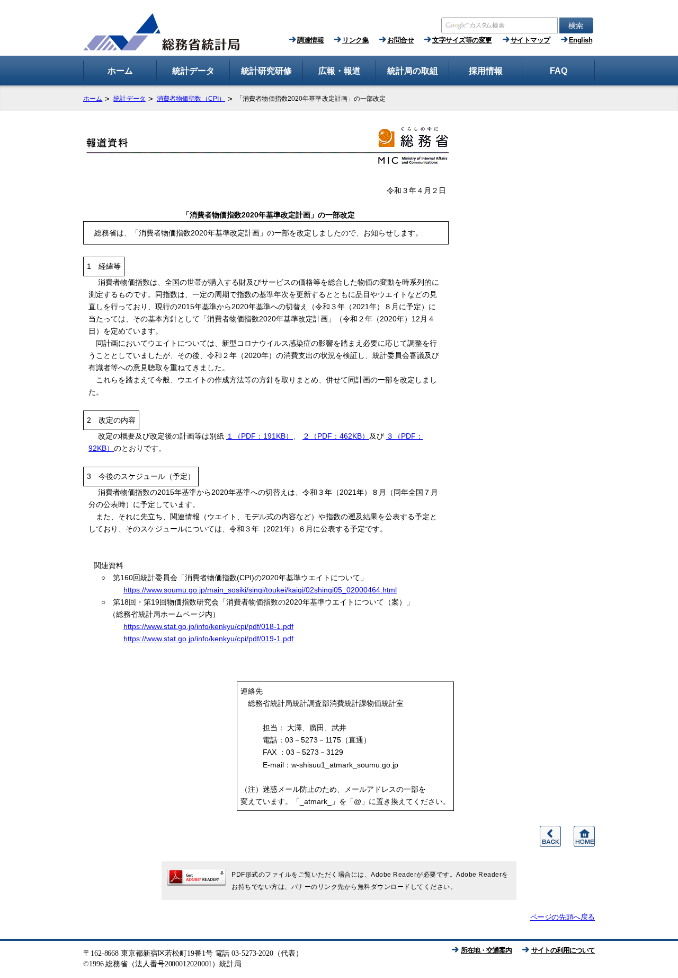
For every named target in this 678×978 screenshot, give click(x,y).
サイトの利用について (563, 950)
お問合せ (400, 40)
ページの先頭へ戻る (562, 917)
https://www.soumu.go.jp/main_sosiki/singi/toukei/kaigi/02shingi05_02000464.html (260, 590)
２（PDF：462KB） (335, 436)
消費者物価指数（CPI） (191, 98)
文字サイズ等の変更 (462, 40)
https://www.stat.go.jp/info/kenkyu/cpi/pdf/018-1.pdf (208, 626)
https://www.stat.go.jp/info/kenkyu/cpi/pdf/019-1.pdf (208, 638)
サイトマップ (530, 40)
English (581, 40)
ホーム (92, 98)
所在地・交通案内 (486, 950)
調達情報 (310, 40)
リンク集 (355, 40)
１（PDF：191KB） (259, 436)
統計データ (129, 98)
